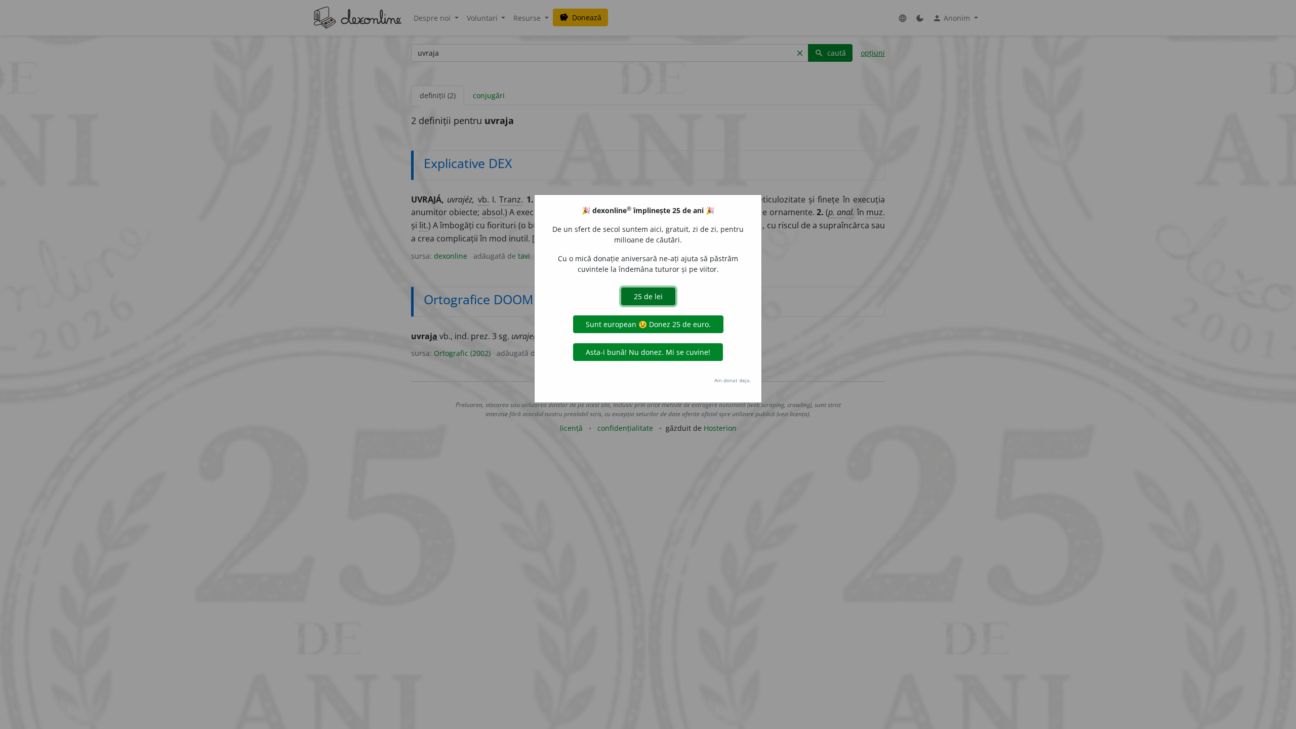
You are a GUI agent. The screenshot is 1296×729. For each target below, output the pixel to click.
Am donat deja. (732, 380)
